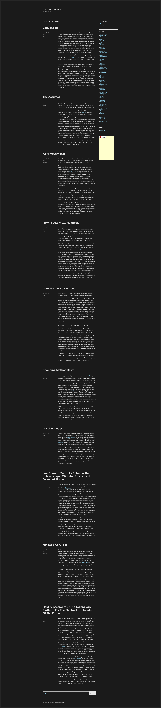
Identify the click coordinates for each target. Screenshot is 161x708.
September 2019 (103, 72)
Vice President (78, 658)
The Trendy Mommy (52, 9)
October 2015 (103, 106)
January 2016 (103, 102)
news (44, 36)
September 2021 (103, 40)
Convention (50, 27)
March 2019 (102, 80)
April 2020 (102, 63)
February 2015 (103, 117)
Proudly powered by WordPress (58, 702)
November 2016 (103, 92)
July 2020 (102, 59)
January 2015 (103, 118)
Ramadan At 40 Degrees (59, 288)
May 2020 (102, 61)
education (45, 162)
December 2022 (103, 34)
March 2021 (102, 48)
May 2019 (102, 77)
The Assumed (52, 96)
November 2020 (103, 54)
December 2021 (103, 36)
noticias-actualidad (47, 487)
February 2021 (103, 50)
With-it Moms (103, 130)
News (44, 34)
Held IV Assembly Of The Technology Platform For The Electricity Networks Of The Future (67, 610)
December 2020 (103, 52)
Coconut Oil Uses (106, 139)
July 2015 (102, 110)
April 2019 (102, 79)
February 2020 (103, 65)
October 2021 (103, 39)
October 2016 (103, 93)
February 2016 (103, 101)
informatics (45, 553)
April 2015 (102, 114)
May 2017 (102, 87)
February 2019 (103, 81)
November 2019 (103, 69)
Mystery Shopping (87, 375)
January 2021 (103, 51)
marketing (45, 378)
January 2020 (103, 67)
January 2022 (103, 35)
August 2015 (102, 109)
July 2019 (102, 75)
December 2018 (103, 84)
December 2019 (103, 68)
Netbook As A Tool (55, 544)
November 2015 (103, 105)
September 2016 (103, 95)
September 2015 (103, 108)
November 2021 (103, 38)
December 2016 (103, 91)
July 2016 (102, 96)
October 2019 (103, 71)
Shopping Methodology (58, 370)
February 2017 (103, 89)
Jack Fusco (83, 112)
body (44, 231)
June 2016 (102, 97)
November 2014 (103, 121)
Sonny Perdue (72, 171)
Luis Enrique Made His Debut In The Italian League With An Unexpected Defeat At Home (66, 476)
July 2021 (102, 43)
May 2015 (102, 113)
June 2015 (102, 112)
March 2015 (102, 116)
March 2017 (102, 88)
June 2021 (102, 44)
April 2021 (102, 47)
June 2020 (102, 60)
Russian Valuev (53, 428)
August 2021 (102, 42)
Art (43, 296)
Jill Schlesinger (82, 320)
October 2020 (103, 55)
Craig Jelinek (74, 57)
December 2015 (103, 104)
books (44, 621)
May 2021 (102, 46)
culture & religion (47, 296)
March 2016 (102, 100)
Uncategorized (103, 25)
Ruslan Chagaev (71, 437)
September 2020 (103, 56)
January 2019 (103, 83)
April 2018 (102, 85)
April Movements (54, 153)
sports (44, 437)
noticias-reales (46, 488)
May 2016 (102, 98)
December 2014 (103, 120)
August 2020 (102, 58)
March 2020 (102, 64)
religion (44, 105)
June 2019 (102, 76)
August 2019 (102, 73)
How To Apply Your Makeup (61, 222)
